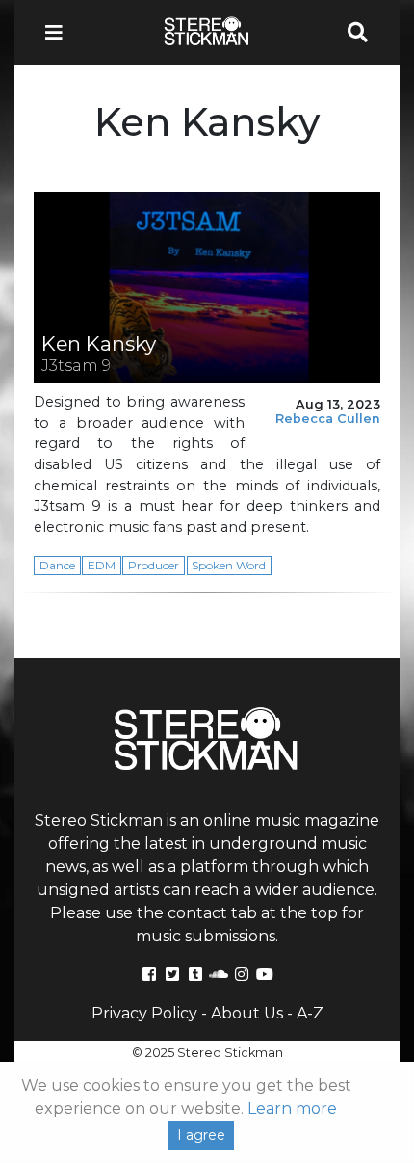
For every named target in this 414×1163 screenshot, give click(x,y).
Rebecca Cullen (327, 418)
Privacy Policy (144, 1013)
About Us (247, 1013)
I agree (201, 1135)
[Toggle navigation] (59, 32)
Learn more (292, 1108)
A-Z (310, 1013)
